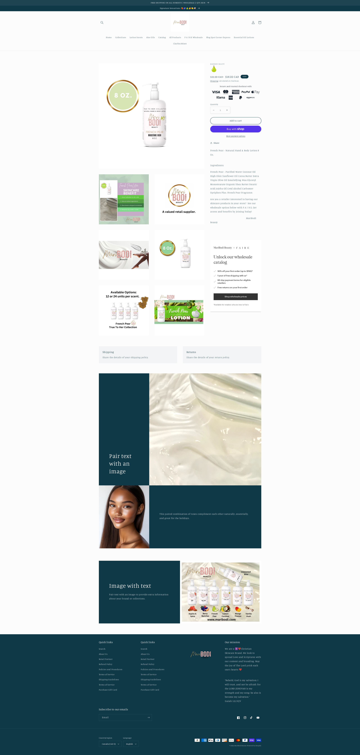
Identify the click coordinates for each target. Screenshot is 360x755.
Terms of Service (107, 674)
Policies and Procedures (110, 669)
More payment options (235, 136)
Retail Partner (106, 659)
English (129, 744)
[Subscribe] (148, 717)
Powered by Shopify (254, 745)
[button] (102, 22)
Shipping (214, 81)
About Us (103, 654)
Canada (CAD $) (109, 744)
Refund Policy (105, 664)
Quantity (214, 104)
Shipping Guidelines (109, 679)
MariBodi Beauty (240, 745)
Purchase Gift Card (108, 690)
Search (102, 649)
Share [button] (216, 143)
